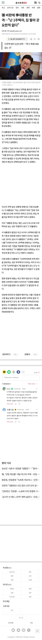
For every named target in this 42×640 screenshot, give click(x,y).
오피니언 (10, 7)
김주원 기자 (6, 31)
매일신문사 (19, 637)
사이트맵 (10, 623)
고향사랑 (6, 606)
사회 (22, 7)
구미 (12, 610)
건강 (30, 593)
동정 (30, 597)
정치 (17, 7)
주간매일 (6, 601)
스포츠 (30, 580)
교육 (12, 593)
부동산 (12, 589)
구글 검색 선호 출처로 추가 (17, 39)
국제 (33, 7)
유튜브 (30, 354)
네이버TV (9, 354)
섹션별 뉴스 (7, 567)
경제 (27, 7)
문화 (38, 7)
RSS (31, 623)
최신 (3, 7)
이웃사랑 (12, 597)
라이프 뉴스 (7, 584)
